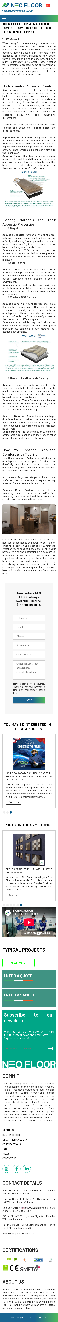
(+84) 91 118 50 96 (29, 605)
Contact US (9, 1158)
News (6, 1153)
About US (8, 1130)
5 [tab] (17, 905)
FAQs (5, 1148)
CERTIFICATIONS (11, 1144)
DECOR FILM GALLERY (14, 1139)
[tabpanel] (29, 771)
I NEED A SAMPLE (19, 994)
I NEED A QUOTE (18, 975)
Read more (13, 802)
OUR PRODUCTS (11, 1134)
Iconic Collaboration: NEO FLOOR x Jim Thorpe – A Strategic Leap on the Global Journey (29, 776)
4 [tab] (14, 905)
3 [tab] (11, 812)
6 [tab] (21, 905)
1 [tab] (4, 812)
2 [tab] (7, 812)
